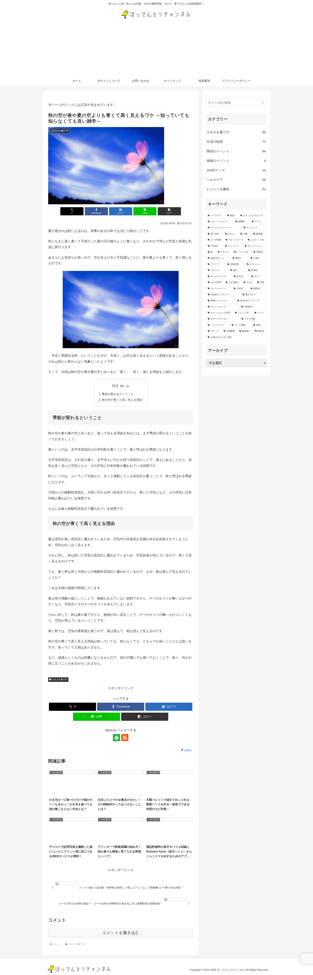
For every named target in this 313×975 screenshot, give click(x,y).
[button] (169, 211)
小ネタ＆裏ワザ (59, 679)
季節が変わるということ (118, 394)
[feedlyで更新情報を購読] (116, 737)
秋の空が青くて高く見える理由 (122, 399)
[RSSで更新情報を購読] (124, 737)
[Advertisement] (156, 48)
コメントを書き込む (120, 932)
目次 (115, 386)
